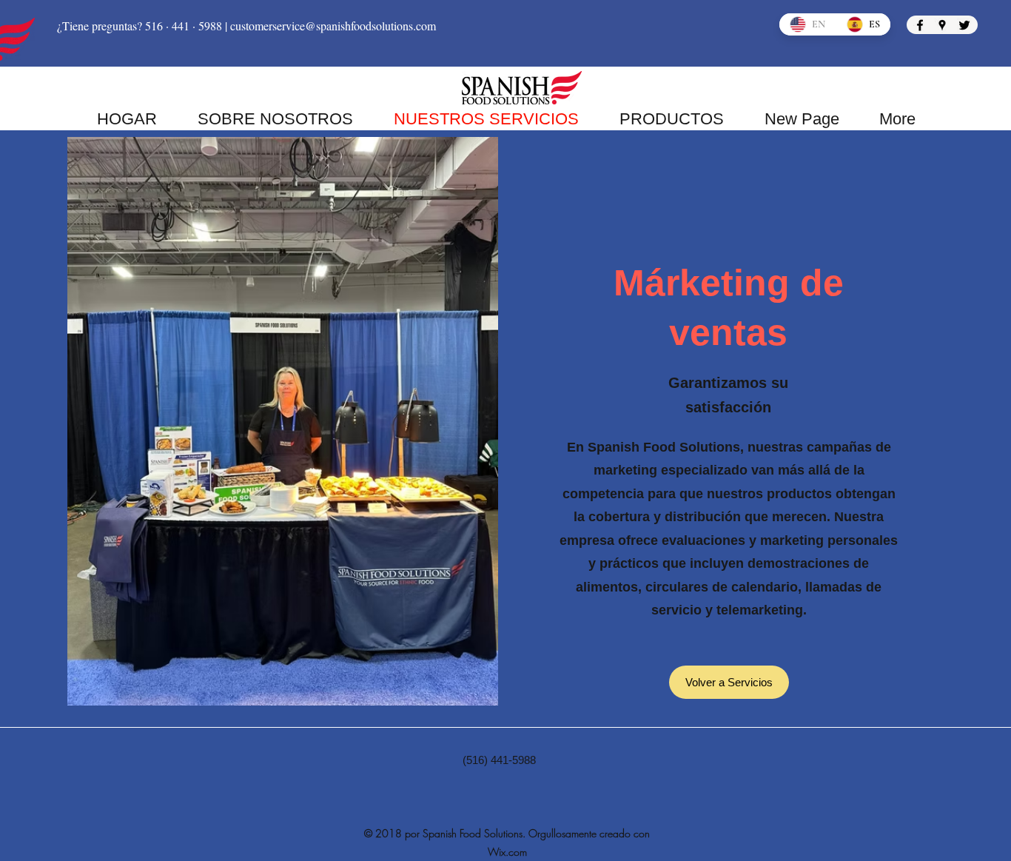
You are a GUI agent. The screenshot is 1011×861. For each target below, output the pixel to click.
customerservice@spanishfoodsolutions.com (333, 25)
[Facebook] (920, 25)
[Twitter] (964, 25)
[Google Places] (942, 25)
